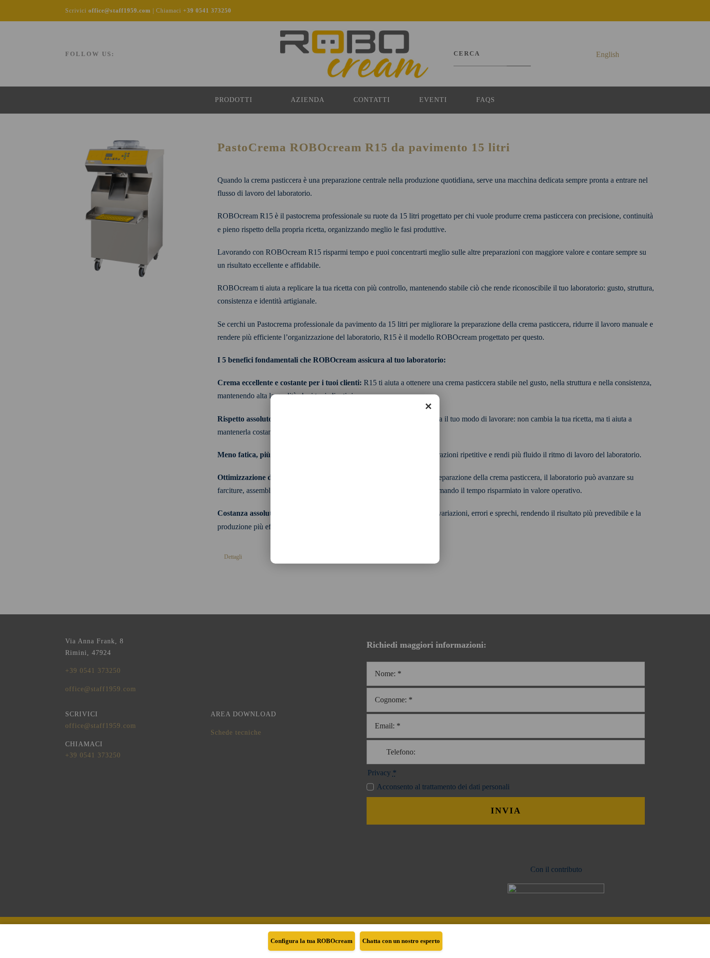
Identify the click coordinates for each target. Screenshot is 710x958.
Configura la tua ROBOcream (311, 940)
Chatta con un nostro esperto (401, 940)
